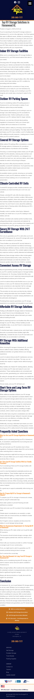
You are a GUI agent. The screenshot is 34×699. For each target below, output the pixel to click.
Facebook (15, 2)
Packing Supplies (11, 658)
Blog (7, 672)
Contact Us (9, 666)
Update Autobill (10, 675)
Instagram (18, 2)
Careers (8, 669)
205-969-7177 (17, 17)
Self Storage (10, 650)
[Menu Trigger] (30, 3)
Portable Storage (11, 653)
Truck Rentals (10, 656)
